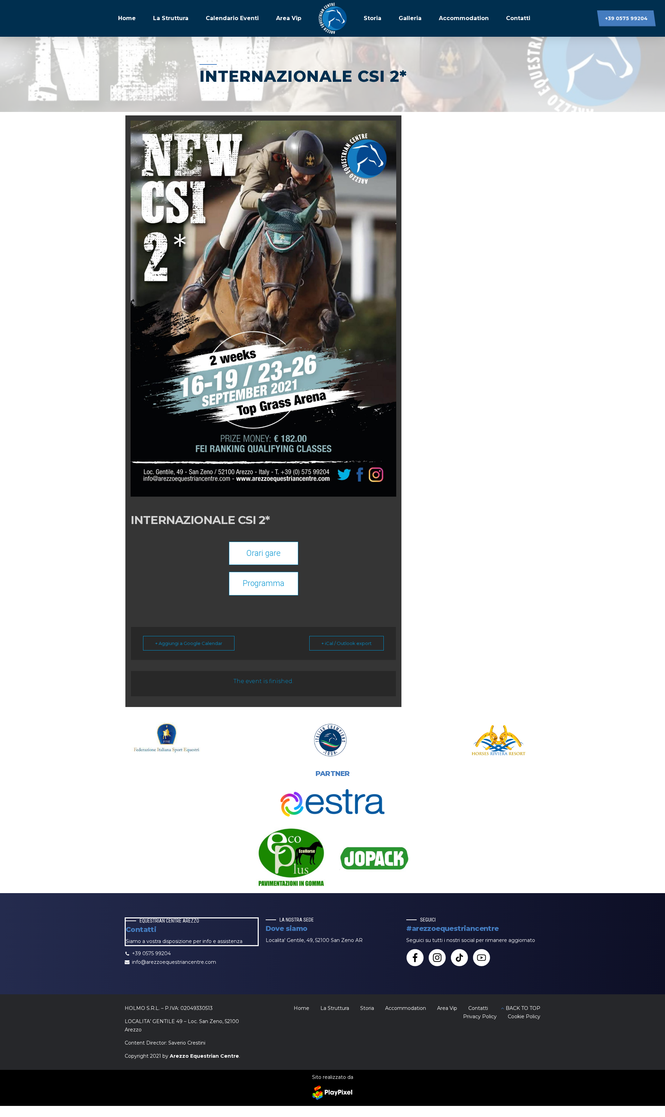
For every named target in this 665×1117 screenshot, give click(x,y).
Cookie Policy (524, 1016)
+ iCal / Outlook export (346, 643)
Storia (372, 18)
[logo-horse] (498, 740)
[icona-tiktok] (459, 957)
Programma (263, 583)
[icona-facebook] (415, 957)
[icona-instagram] (437, 957)
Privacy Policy (480, 1016)
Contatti (518, 18)
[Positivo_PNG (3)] (332, 803)
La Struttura (170, 18)
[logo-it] (332, 740)
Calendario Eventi (232, 18)
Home (127, 18)
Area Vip (288, 18)
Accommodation (464, 18)
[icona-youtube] (481, 957)
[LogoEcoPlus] (291, 858)
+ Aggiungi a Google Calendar (188, 643)
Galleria (410, 18)
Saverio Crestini (186, 1043)
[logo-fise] (166, 740)
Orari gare (263, 553)
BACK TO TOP (523, 1008)
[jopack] (374, 858)
